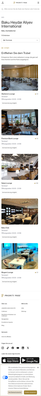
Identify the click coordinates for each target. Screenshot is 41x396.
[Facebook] (13, 348)
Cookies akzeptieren (30, 392)
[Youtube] (18, 348)
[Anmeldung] (3, 3)
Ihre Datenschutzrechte (15, 392)
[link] (11, 360)
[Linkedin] (23, 348)
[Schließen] (38, 367)
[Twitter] (28, 348)
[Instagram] (3, 348)
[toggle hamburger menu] (38, 3)
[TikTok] (8, 348)
